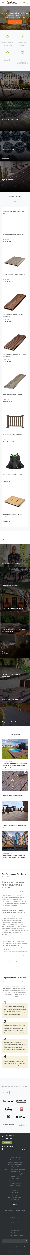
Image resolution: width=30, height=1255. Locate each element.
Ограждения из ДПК (15, 1171)
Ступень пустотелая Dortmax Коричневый (14, 274)
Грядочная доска (15, 1195)
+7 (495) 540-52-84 (9, 1139)
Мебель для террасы (15, 1183)
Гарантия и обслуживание (15, 1219)
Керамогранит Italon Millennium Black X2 (13, 234)
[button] (9, 261)
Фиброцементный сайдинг (15, 1197)
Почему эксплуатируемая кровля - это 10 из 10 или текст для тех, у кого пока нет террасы (14, 857)
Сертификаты (15, 1230)
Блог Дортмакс (15, 1233)
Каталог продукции (15, 22)
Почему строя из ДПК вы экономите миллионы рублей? (13, 796)
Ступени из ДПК (15, 1176)
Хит (15, 201)
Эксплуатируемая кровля (15, 1208)
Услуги (15, 1204)
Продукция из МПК (15, 1160)
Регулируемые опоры (15, 1181)
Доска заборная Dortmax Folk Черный (13, 394)
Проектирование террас (15, 1212)
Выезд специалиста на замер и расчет (15, 1210)
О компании (15, 1227)
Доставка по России (15, 1217)
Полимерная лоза (15, 1185)
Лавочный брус (15, 1192)
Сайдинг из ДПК (15, 1167)
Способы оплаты (15, 1222)
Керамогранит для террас (15, 1164)
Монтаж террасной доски (15, 1215)
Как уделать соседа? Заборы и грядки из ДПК (14, 826)
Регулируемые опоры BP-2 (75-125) (12, 474)
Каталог (5, 1092)
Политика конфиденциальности (15, 1235)
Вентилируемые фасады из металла (15, 1169)
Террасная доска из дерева (15, 1162)
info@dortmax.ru (8, 1146)
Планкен (15, 1188)
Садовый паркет (15, 1178)
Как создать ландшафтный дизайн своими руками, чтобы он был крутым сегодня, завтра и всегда (15, 765)
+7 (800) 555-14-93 (9, 1136)
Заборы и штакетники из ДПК (15, 1174)
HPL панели (15, 1190)
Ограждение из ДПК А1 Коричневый (12, 434)
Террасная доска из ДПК (15, 1157)
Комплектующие (15, 1199)
